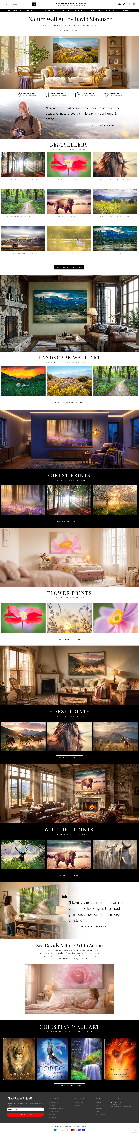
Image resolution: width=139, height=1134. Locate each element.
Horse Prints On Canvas (56, 1114)
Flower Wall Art (53, 1105)
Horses (110, 10)
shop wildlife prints (69, 876)
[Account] (129, 4)
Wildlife (95, 10)
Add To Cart (23, 185)
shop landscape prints (69, 403)
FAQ (97, 1105)
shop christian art (69, 1086)
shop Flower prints (69, 639)
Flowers (80, 10)
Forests (65, 10)
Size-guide (99, 1108)
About (97, 1111)
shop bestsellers (69, 30)
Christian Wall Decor (55, 1117)
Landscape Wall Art (54, 1102)
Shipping (98, 1102)
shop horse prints (69, 758)
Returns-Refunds (100, 1114)
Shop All (32, 10)
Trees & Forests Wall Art (56, 1108)
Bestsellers (14, 10)
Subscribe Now (25, 1114)
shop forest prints (69, 521)
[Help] (124, 4)
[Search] (34, 4)
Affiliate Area (79, 1102)
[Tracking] (119, 4)
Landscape (48, 10)
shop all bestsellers (69, 267)
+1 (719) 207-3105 (116, 1104)
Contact (77, 1105)
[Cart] (134, 4)
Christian (125, 10)
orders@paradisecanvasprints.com (121, 1106)
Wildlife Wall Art (54, 1111)
